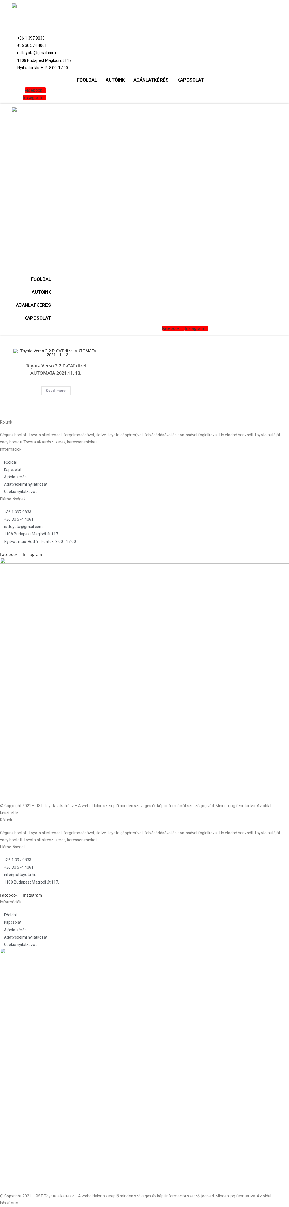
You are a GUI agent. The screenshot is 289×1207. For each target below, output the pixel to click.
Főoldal (87, 80)
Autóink (115, 80)
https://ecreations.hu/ (39, 812)
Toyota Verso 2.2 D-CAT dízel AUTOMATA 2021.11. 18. (56, 369)
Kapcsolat (190, 80)
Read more (56, 390)
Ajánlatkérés (151, 80)
